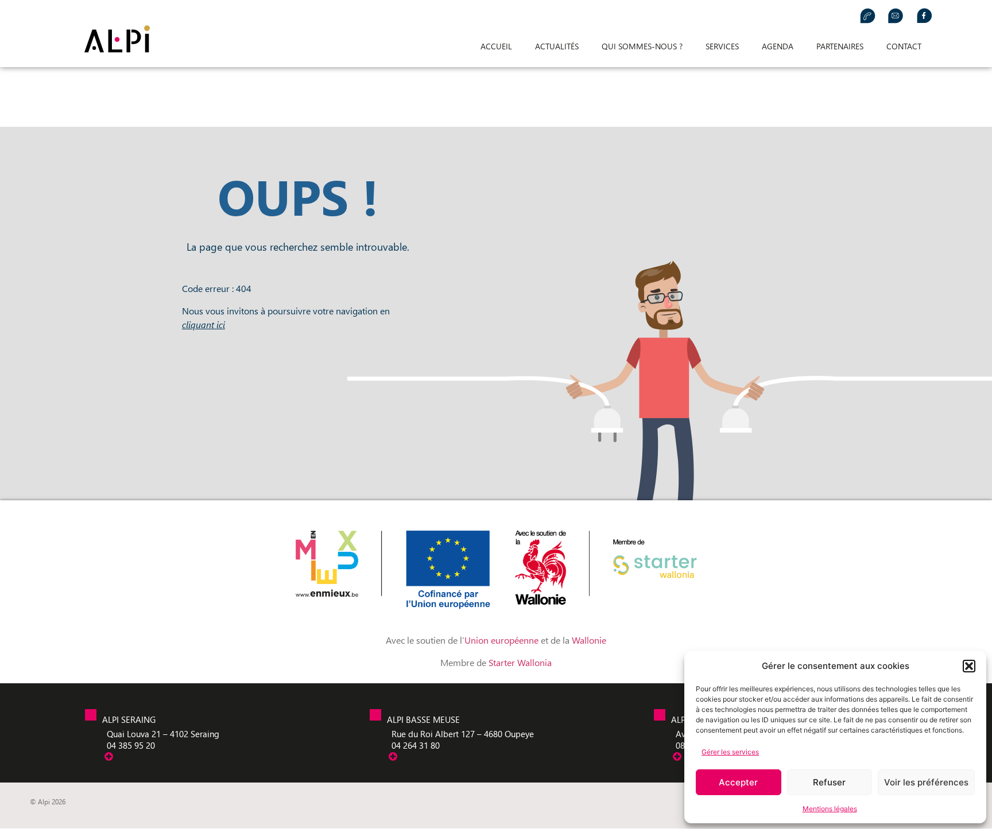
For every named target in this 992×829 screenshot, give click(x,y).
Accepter (738, 782)
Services (722, 46)
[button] (969, 666)
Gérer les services (730, 752)
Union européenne (502, 640)
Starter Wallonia (520, 662)
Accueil (496, 46)
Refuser (829, 782)
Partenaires (839, 46)
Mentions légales (830, 808)
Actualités (557, 46)
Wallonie (589, 640)
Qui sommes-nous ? (642, 46)
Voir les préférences (926, 782)
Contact (903, 46)
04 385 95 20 (131, 745)
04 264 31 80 (416, 745)
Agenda (777, 46)
